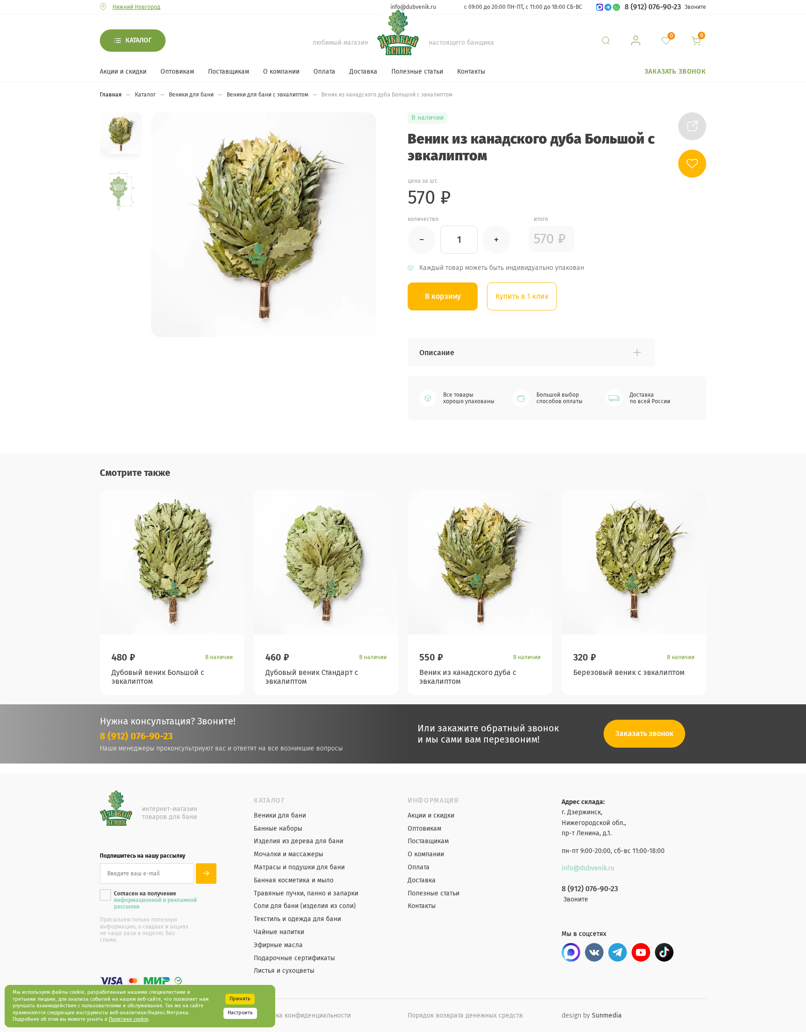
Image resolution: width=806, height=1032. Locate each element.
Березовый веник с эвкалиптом (629, 672)
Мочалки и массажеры (288, 854)
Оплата (324, 72)
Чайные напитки (279, 932)
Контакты (471, 72)
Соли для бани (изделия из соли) (305, 906)
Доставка (363, 72)
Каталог (138, 40)
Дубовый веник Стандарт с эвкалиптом (311, 677)
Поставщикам (228, 72)
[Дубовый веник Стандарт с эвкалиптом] (326, 562)
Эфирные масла (278, 945)
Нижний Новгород (136, 7)
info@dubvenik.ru (413, 7)
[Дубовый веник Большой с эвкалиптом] (172, 562)
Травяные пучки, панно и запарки (306, 893)
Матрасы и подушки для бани (299, 867)
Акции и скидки (123, 72)
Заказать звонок (675, 72)
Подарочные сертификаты (294, 958)
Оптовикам (177, 72)
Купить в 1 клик (522, 296)
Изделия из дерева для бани (298, 841)
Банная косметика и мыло (294, 880)
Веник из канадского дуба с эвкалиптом (467, 677)
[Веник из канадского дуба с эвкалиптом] (480, 562)
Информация (433, 801)
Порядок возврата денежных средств (465, 1015)
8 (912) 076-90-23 (653, 7)
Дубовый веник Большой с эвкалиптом (157, 677)
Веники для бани (280, 815)
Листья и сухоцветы (284, 971)
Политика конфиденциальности (302, 1015)
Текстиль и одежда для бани (297, 919)
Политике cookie (128, 1019)
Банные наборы (278, 828)
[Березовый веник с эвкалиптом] (634, 562)
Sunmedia (607, 1015)
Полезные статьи (417, 72)
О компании (281, 72)
